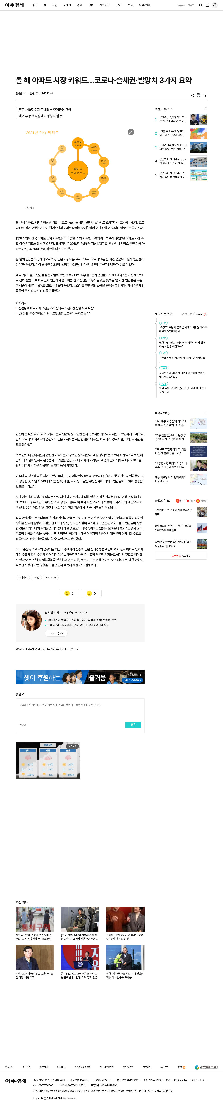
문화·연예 (144, 5)
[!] (206, 108)
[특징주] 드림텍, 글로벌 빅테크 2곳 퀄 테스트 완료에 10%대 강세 (183, 329)
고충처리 (147, 1067)
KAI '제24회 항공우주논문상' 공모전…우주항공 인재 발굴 (78, 625)
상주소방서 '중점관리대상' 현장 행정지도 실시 (182, 359)
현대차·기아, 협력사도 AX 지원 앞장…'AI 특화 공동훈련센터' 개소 (82, 620)
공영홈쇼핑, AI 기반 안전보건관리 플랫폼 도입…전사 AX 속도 (182, 375)
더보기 (171, 556)
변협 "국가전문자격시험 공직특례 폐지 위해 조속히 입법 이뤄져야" (182, 344)
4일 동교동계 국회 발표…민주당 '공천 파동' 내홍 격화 (34, 975)
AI (45, 5)
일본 (192, 500)
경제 (79, 5)
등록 (133, 724)
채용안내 (44, 1067)
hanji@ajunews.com (75, 612)
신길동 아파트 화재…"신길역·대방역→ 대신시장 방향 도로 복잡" (56, 308)
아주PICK (161, 413)
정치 (90, 5)
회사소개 (9, 1067)
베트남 (204, 500)
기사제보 (61, 1067)
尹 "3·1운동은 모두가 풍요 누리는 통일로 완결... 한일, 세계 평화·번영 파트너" (79, 975)
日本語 (191, 5)
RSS (180, 1067)
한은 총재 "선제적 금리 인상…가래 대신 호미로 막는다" (182, 390)
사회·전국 (105, 5)
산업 (54, 5)
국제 (119, 5)
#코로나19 (50, 577)
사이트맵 (164, 1067)
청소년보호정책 (107, 1067)
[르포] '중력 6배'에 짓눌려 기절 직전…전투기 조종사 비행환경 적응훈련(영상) (79, 937)
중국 (34, 5)
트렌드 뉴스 (162, 109)
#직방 (36, 577)
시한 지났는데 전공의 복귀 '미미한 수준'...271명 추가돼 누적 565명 (34, 936)
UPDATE (199, 314)
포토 (130, 5)
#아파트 (23, 577)
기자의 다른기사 (56, 633)
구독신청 (26, 1067)
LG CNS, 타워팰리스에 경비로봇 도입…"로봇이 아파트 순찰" (54, 313)
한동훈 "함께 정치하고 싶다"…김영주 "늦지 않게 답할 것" (124, 936)
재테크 (67, 5)
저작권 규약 (128, 1067)
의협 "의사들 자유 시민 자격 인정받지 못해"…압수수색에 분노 (124, 975)
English (181, 5)
